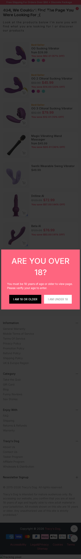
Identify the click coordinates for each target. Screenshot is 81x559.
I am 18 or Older (25, 299)
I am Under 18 (58, 299)
